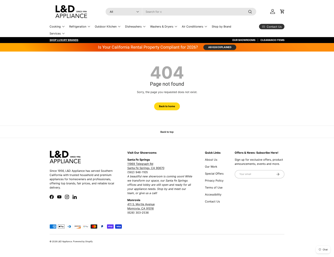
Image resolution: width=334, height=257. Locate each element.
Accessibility (213, 194)
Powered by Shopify (83, 241)
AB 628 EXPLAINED (219, 47)
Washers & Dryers (161, 26)
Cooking (55, 26)
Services (55, 33)
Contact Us (212, 201)
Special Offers (214, 173)
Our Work (211, 166)
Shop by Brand (221, 26)
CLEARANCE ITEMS (272, 40)
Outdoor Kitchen (106, 26)
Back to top (167, 131)
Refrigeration (77, 26)
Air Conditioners (192, 26)
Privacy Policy (214, 180)
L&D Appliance (65, 241)
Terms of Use (213, 187)
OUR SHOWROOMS (243, 40)
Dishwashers (133, 26)
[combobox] (181, 12)
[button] (282, 11)
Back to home (167, 106)
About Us (211, 159)
